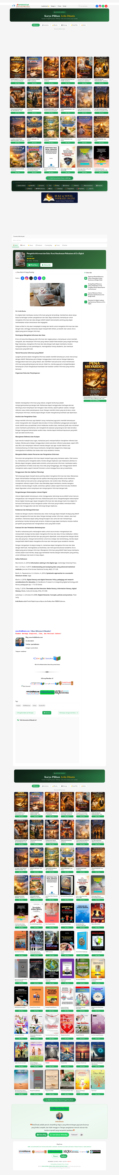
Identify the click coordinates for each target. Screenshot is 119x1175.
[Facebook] (97, 6)
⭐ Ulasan (30, 245)
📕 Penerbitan (81, 188)
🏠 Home (15, 245)
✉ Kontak (64, 245)
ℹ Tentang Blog (48, 245)
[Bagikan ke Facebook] (22, 278)
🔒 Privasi (57, 245)
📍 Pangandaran (70, 188)
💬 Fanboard (39, 245)
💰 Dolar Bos (32, 185)
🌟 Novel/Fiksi (74, 25)
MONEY (60, 1161)
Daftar (63, 1156)
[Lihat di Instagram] (26, 278)
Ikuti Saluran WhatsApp (60, 1135)
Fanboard (74, 1135)
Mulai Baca (34, 265)
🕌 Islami (83, 25)
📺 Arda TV (90, 188)
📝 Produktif (99, 185)
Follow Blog (42, 1135)
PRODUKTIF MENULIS (78, 1146)
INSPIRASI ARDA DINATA (46, 1146)
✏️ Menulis (29, 188)
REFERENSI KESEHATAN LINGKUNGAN (66, 1146)
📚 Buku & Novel (21, 185)
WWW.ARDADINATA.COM (36, 1146)
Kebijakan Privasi (61, 1164)
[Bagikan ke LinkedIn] (35, 278)
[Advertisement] (59, 43)
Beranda (48, 712)
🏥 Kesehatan (45, 25)
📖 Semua (35, 25)
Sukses (34, 705)
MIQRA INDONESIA (87, 1146)
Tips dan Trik (42, 705)
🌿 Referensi (76, 185)
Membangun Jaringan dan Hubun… (68, 712)
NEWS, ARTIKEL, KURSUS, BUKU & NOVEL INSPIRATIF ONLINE (55, 1166)
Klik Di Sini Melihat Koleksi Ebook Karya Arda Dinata (47, 664)
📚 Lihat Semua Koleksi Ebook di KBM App (59, 178)
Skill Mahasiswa (26, 705)
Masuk (55, 1156)
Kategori (53, 6)
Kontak (64, 6)
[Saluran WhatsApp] (103, 6)
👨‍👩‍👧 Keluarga (64, 25)
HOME (29, 1146)
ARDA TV (69, 1161)
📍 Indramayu (59, 188)
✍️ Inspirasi (41, 185)
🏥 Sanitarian (66, 185)
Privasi (59, 6)
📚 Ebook (22, 245)
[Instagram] (100, 6)
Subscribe (47, 265)
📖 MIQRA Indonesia (40, 188)
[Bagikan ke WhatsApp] (43, 278)
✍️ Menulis (54, 25)
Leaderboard (44, 6)
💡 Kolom (57, 185)
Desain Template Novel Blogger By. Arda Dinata (59, 1167)
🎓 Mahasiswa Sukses (87, 185)
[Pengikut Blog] (82, 1135)
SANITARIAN (54, 1146)
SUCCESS (65, 1161)
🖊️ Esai (49, 185)
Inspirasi (18, 705)
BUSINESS (56, 1161)
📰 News (50, 188)
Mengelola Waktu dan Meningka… (26, 712)
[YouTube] (106, 6)
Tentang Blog (54, 1164)
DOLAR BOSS (51, 1161)
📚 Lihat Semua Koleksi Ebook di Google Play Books (59, 1100)
